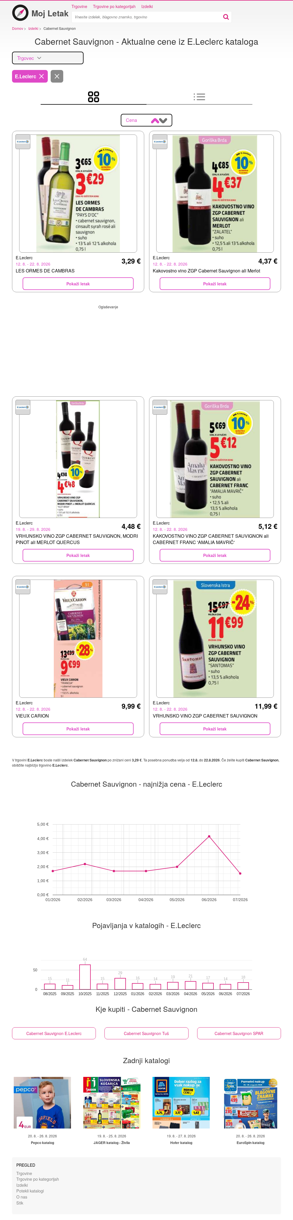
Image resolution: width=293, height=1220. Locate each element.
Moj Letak (50, 13)
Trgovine (79, 6)
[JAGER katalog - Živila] (111, 1103)
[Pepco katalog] (42, 1103)
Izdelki (147, 6)
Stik (19, 1203)
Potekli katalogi (30, 1191)
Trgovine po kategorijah (114, 6)
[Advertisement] (146, 349)
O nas (21, 1197)
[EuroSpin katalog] (250, 1103)
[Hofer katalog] (181, 1103)
